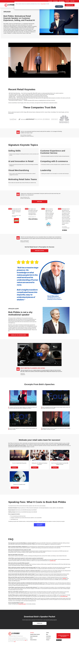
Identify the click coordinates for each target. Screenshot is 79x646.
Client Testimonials (33, 636)
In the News (48, 636)
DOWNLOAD (39, 623)
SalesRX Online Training (35, 634)
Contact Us (69, 5)
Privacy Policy (43, 3)
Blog (47, 634)
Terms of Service (33, 639)
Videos (47, 632)
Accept (59, 6)
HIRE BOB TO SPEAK (39, 250)
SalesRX (64, 578)
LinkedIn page (53, 560)
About (31, 637)
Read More (14, 467)
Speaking (32, 632)
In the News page (64, 596)
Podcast (47, 639)
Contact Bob (14, 487)
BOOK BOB (39, 201)
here (25, 640)
